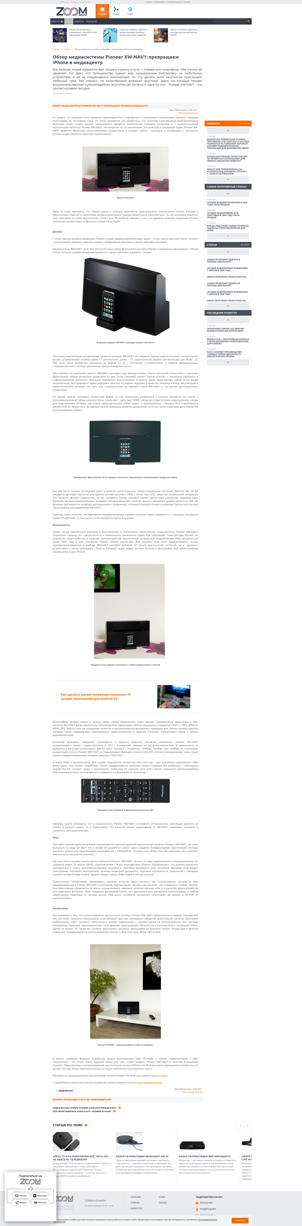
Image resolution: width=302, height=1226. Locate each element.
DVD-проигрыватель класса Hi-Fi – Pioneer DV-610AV (82, 1111)
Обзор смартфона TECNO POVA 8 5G (226, 277)
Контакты (68, 1209)
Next (228, 179)
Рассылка (206, 1202)
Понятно (240, 1221)
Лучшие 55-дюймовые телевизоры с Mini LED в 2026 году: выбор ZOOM (83, 32)
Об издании (58, 1206)
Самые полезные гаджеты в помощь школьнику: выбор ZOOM (183, 32)
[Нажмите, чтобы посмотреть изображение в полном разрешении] (125, 190)
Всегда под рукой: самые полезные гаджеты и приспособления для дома (228, 228)
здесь (154, 1075)
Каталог (55, 21)
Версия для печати (187, 113)
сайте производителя (149, 1082)
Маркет (186, 2)
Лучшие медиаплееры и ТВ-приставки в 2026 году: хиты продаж (223, 215)
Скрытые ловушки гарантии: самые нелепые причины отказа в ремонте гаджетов (133, 32)
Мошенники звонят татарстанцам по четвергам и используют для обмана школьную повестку (227, 158)
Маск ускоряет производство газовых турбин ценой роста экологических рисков (224, 354)
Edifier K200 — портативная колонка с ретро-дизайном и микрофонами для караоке (228, 341)
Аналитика (159, 2)
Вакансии (57, 1209)
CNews (148, 2)
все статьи (245, 245)
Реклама (70, 1206)
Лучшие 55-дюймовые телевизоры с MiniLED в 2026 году (227, 269)
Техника (102, 14)
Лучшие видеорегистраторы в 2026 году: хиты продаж (227, 203)
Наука (116, 14)
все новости (244, 123)
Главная (56, 49)
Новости (79, 21)
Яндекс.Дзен (208, 1209)
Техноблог (91, 21)
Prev (228, 130)
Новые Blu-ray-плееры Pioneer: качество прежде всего (85, 1108)
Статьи (68, 21)
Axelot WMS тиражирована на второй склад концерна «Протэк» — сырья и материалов (227, 171)
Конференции (174, 2)
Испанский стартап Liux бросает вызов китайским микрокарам (225, 329)
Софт (130, 14)
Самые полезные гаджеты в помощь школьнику (223, 260)
